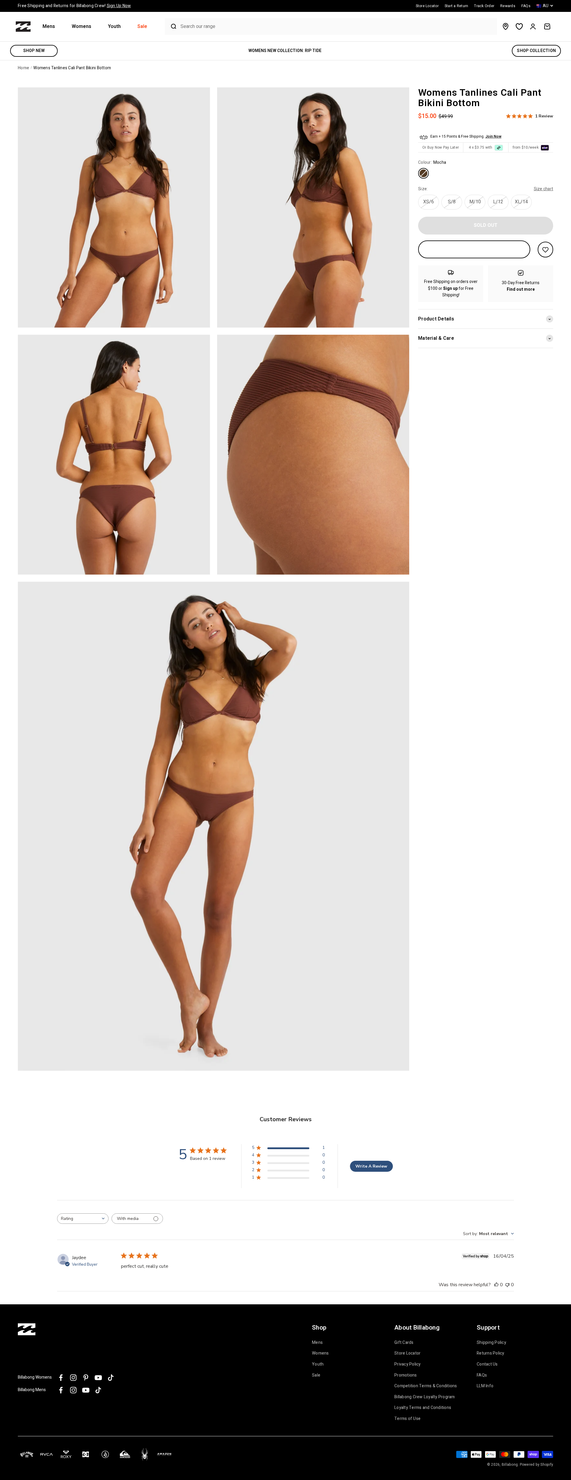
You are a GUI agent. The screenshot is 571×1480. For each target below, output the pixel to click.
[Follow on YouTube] (98, 1378)
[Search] (171, 26)
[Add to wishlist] (545, 249)
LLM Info (485, 1386)
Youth (114, 26)
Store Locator (407, 1353)
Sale (142, 26)
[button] (51, 27)
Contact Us (487, 1364)
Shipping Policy (491, 1343)
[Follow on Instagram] (73, 1378)
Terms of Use (407, 1419)
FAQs (482, 1375)
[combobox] (337, 26)
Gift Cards (404, 1343)
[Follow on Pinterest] (86, 1378)
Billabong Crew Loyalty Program (424, 1397)
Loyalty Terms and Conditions (422, 1408)
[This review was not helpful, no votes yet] (507, 1284)
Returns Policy (490, 1353)
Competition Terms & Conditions (425, 1386)
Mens (49, 26)
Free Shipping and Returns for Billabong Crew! (74, 6)
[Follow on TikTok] (111, 1378)
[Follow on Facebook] (61, 1378)
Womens (81, 26)
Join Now (493, 136)
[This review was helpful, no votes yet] (496, 1284)
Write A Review (371, 1166)
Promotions (405, 1375)
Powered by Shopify (536, 1464)
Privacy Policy (407, 1364)
